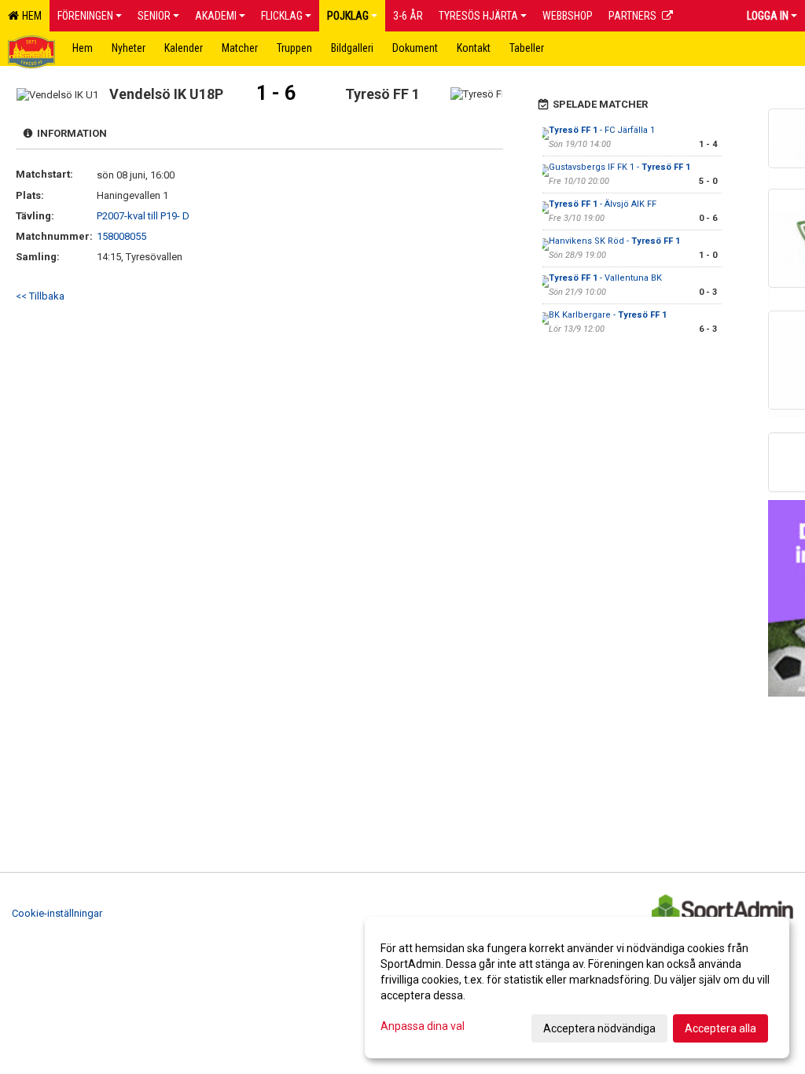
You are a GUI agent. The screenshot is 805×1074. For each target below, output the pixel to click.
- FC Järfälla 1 (602, 130)
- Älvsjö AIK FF (602, 204)
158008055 (121, 236)
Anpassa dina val (422, 1026)
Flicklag (282, 15)
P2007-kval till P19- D (143, 216)
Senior (154, 15)
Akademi (216, 15)
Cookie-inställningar (57, 913)
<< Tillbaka (40, 296)
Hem (29, 15)
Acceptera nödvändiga (599, 1028)
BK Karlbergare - (608, 315)
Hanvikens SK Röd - (614, 241)
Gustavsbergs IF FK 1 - (619, 167)
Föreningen (85, 15)
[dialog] (577, 987)
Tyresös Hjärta (478, 15)
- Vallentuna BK (605, 278)
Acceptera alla (720, 1028)
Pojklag (348, 15)
